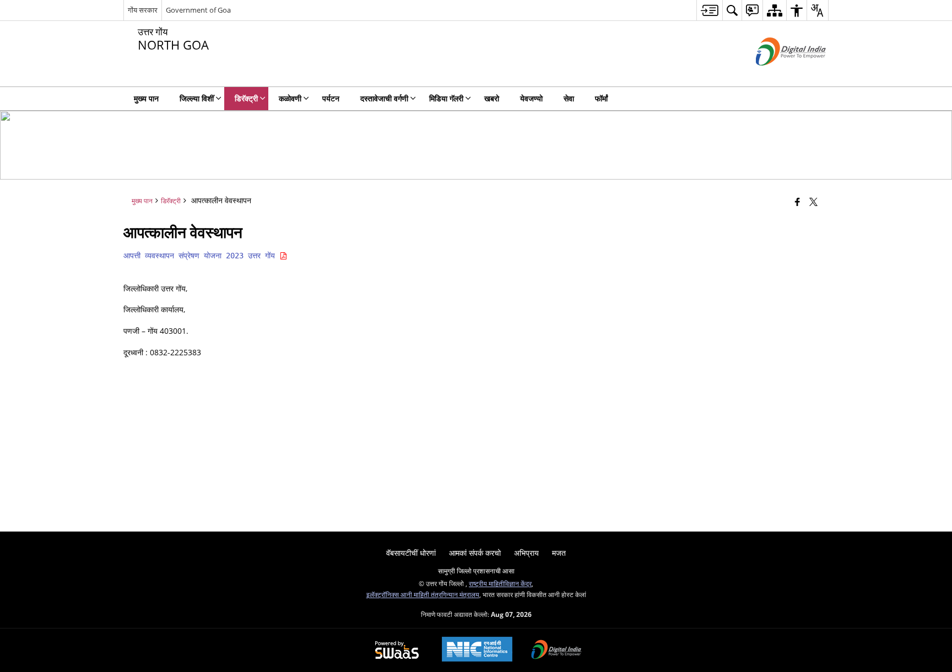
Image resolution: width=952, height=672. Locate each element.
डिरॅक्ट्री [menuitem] (246, 98)
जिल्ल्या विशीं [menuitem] (197, 98)
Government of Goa (198, 10)
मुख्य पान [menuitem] (146, 98)
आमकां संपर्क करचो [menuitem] (475, 553)
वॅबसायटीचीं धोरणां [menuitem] (411, 553)
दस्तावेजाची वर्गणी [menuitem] (384, 98)
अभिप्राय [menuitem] (526, 553)
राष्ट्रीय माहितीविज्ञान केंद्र (500, 583)
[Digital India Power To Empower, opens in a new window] (556, 650)
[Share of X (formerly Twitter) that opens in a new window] (813, 201)
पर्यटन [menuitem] (330, 98)
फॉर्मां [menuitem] (601, 98)
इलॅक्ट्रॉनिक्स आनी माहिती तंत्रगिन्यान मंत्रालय (422, 594)
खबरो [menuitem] (491, 98)
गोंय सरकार (143, 10)
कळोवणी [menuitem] (290, 98)
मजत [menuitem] (559, 553)
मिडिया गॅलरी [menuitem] (446, 98)
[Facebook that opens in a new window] (797, 201)
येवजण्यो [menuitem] (531, 98)
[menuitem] (709, 10)
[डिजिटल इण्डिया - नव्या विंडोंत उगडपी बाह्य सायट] (777, 74)
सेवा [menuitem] (569, 98)
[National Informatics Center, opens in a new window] (477, 650)
